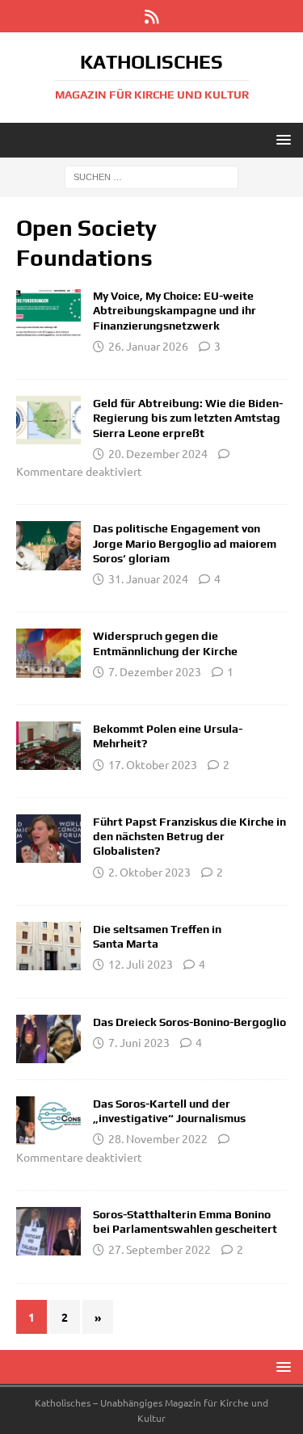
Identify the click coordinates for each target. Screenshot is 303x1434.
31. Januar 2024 (148, 578)
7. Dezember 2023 (154, 671)
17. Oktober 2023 (152, 764)
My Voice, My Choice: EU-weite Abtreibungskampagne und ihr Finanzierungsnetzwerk (174, 310)
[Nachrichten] (48, 838)
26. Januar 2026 (148, 346)
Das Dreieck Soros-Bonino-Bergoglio (189, 1022)
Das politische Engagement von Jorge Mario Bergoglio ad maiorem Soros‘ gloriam (184, 543)
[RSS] (151, 16)
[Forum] (48, 545)
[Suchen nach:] (151, 176)
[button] (281, 139)
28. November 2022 (158, 1138)
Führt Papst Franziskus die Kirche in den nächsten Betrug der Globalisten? (189, 836)
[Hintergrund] (48, 1039)
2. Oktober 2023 (149, 871)
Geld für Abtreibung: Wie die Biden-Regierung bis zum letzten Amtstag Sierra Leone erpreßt (188, 418)
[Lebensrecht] (48, 420)
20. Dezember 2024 (158, 453)
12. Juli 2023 (140, 964)
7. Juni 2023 (139, 1042)
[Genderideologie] (48, 312)
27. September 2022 (159, 1249)
